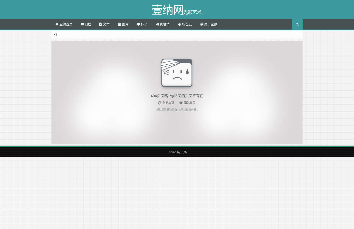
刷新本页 (168, 102)
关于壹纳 (210, 24)
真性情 (164, 24)
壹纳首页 (66, 24)
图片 (125, 24)
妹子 (144, 24)
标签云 (186, 24)
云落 (184, 152)
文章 (106, 24)
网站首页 (189, 102)
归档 (87, 24)
